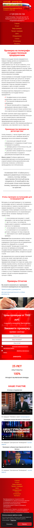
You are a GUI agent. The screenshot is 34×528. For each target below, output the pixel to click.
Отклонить (9, 524)
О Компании (17, 41)
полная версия (24, 417)
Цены (17, 33)
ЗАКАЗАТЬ (17, 357)
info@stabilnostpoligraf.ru (17, 20)
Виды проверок (17, 28)
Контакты (17, 43)
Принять (24, 524)
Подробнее (13, 520)
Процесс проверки (17, 31)
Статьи (17, 38)
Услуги (17, 26)
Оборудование (17, 36)
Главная (16, 23)
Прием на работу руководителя (11, 289)
